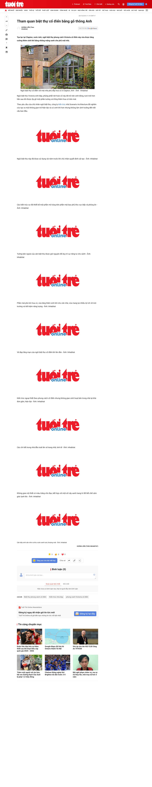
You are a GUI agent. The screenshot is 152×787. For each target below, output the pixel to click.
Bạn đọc (141, 10)
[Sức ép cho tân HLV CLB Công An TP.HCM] (85, 636)
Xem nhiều (19, 10)
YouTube (88, 4)
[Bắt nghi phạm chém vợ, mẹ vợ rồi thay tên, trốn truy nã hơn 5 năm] (85, 662)
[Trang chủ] (6, 10)
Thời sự (31, 10)
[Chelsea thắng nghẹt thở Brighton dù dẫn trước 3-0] (57, 662)
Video (26, 10)
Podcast (77, 4)
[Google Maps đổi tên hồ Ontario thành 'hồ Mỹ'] (57, 636)
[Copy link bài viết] (74, 560)
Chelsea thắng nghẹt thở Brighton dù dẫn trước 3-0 (55, 673)
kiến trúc (62, 104)
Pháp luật (45, 10)
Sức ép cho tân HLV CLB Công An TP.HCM (85, 647)
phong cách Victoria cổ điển (77, 597)
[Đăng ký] (85, 613)
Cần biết (99, 4)
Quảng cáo (110, 4)
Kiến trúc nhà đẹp (56, 597)
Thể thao (105, 10)
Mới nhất (11, 10)
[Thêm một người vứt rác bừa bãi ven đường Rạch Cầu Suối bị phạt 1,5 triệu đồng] (29, 662)
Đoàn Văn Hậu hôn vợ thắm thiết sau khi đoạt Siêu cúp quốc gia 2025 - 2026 (28, 648)
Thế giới (38, 10)
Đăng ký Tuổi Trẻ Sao (135, 4)
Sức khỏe (127, 10)
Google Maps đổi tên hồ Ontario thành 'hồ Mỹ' (54, 647)
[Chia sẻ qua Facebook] (69, 560)
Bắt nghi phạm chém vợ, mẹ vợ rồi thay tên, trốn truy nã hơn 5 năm (85, 674)
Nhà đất (119, 10)
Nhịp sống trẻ (82, 10)
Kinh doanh (54, 10)
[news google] (88, 28)
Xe (69, 10)
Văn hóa (91, 10)
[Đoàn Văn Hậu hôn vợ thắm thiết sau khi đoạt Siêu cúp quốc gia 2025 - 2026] (29, 636)
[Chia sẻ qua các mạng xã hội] (79, 560)
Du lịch (73, 10)
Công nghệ (63, 10)
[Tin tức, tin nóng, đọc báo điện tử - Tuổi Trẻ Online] (14, 4)
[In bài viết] (6, 52)
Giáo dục (112, 10)
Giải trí (98, 10)
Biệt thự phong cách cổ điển (35, 597)
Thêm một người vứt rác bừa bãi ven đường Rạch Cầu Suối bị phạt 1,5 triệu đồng (28, 674)
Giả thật (134, 10)
